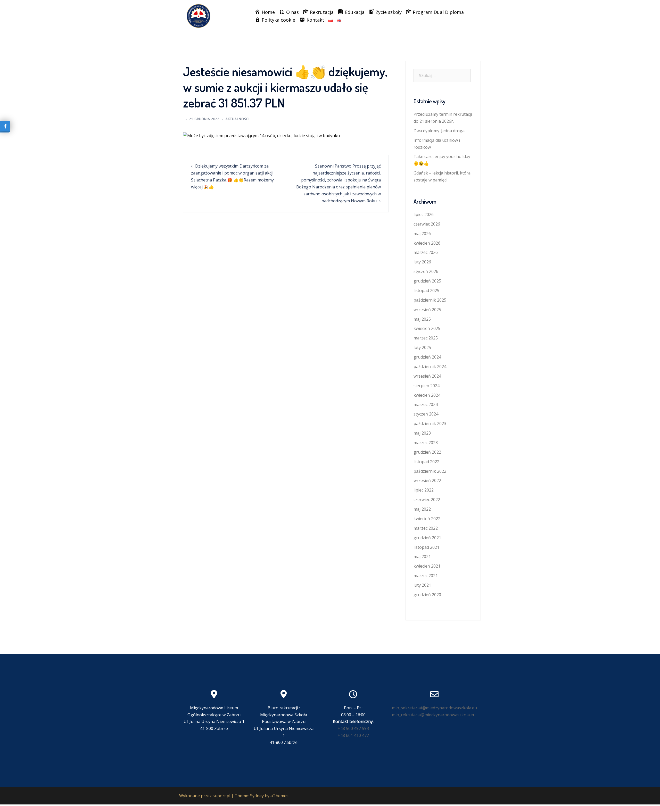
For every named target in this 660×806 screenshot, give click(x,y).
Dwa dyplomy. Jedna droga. (439, 131)
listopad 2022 (426, 461)
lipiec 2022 (424, 490)
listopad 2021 (426, 547)
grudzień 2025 (427, 281)
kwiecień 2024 (427, 395)
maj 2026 (422, 233)
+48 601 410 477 (353, 735)
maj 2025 (422, 319)
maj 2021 (422, 556)
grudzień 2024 (427, 357)
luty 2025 (422, 347)
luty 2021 (422, 585)
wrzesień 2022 (427, 480)
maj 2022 (422, 509)
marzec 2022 (426, 528)
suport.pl (221, 796)
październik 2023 (430, 423)
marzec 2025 (426, 338)
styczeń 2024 (426, 414)
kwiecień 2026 (427, 243)
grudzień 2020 (427, 594)
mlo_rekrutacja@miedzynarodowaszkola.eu (433, 715)
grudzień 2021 (427, 538)
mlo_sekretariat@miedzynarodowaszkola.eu (434, 708)
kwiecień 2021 (427, 566)
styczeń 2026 (426, 271)
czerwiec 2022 (427, 499)
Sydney (257, 796)
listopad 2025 (426, 290)
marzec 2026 (426, 252)
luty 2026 (422, 262)
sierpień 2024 (427, 385)
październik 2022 (430, 471)
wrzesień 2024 (427, 376)
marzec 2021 (426, 575)
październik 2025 (430, 300)
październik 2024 (430, 366)
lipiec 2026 (424, 214)
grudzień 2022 (427, 452)
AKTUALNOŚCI (238, 119)
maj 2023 (422, 433)
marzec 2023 (426, 442)
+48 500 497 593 (353, 728)
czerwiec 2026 (427, 224)
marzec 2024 (426, 404)
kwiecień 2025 (427, 328)
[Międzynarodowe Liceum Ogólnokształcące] (198, 15)
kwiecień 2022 (427, 518)
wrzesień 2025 (427, 309)
